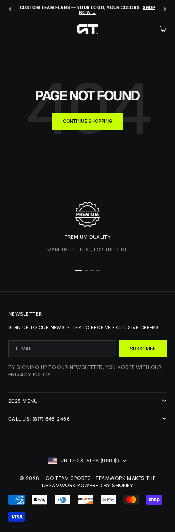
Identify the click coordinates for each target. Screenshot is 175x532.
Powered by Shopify (105, 485)
